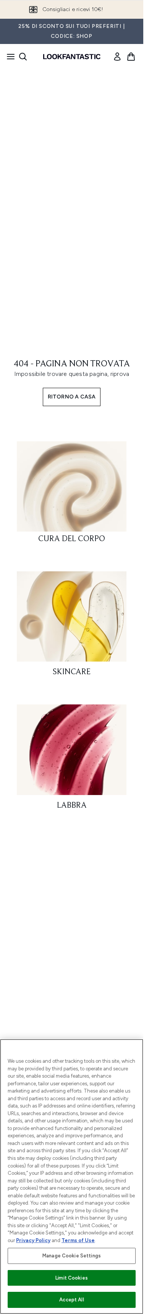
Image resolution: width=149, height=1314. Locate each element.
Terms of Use (78, 1240)
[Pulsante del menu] (8, 56)
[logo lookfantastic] (71, 56)
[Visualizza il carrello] (131, 56)
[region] (71, 1176)
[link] (117, 56)
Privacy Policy (33, 1240)
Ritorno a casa (72, 397)
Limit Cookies (71, 1278)
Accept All (71, 1300)
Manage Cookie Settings (71, 1256)
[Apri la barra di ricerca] (23, 56)
